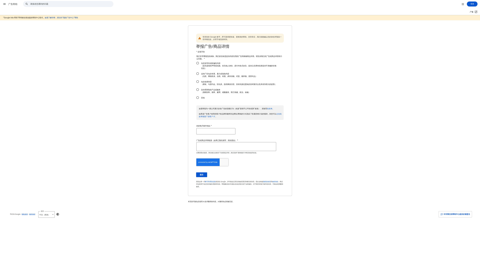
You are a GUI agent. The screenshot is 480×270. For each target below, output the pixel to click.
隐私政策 (25, 214)
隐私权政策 (267, 181)
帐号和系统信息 (210, 181)
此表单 (269, 109)
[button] (5, 4)
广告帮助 (12, 4)
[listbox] (46, 214)
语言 (42, 211)
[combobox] (71, 4)
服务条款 (275, 181)
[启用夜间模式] (58, 214)
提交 (201, 175)
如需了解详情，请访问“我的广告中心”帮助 (61, 17)
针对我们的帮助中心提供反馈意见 (456, 214)
